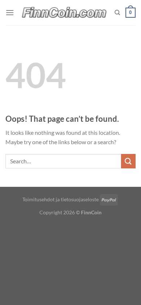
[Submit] (128, 161)
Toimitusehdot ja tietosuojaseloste (60, 199)
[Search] (117, 13)
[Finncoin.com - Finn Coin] (64, 12)
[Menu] (9, 12)
